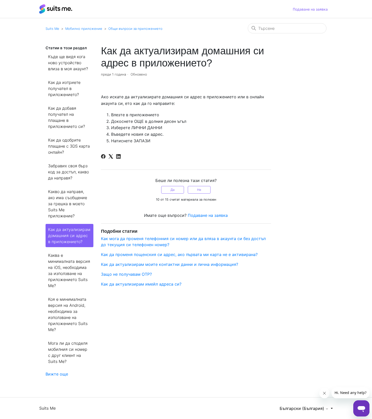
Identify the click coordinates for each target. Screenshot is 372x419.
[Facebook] (103, 156)
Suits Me (52, 29)
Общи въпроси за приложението (135, 29)
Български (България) (302, 408)
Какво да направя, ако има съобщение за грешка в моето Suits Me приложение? (67, 203)
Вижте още (57, 374)
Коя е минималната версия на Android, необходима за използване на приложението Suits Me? (68, 314)
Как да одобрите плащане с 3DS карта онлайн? (69, 146)
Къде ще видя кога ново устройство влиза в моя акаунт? (68, 62)
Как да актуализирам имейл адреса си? (141, 284)
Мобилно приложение (83, 29)
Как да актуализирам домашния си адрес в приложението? (69, 235)
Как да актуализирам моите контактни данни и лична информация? (169, 264)
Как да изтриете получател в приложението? (64, 88)
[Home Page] (55, 8)
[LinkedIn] (118, 156)
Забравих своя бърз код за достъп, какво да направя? (68, 171)
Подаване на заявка (310, 9)
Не (199, 190)
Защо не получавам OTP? (126, 274)
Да (173, 190)
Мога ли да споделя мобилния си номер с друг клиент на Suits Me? (68, 352)
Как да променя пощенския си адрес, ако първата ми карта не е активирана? (179, 254)
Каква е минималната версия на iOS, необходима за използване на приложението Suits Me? (69, 270)
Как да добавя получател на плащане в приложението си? (66, 117)
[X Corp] (111, 156)
